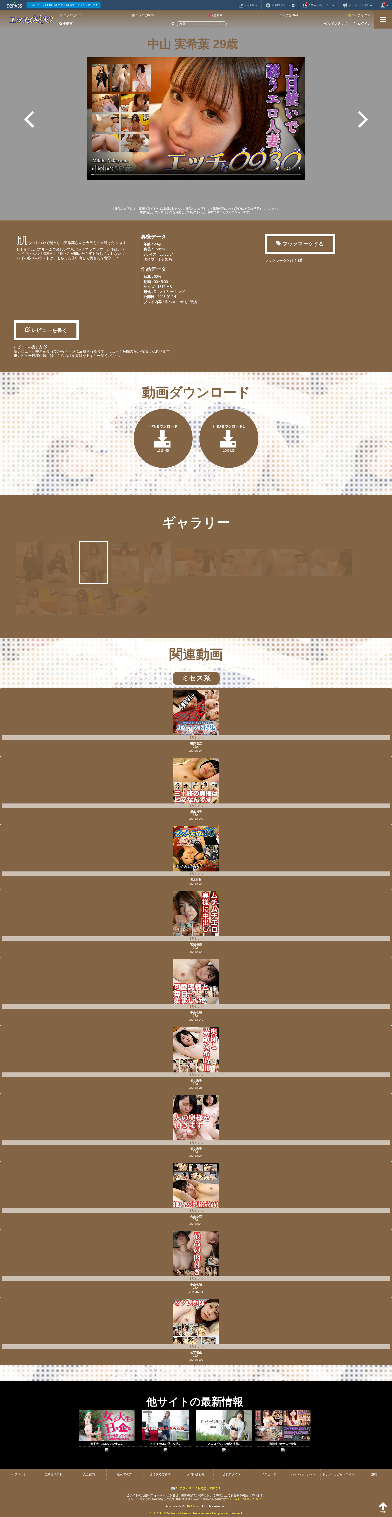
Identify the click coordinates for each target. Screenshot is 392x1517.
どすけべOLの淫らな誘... (165, 1443)
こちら (59, 356)
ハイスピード (267, 1474)
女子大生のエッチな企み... (106, 1443)
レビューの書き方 (29, 347)
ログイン (363, 23)
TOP (383, 1512)
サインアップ (337, 23)
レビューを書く (48, 330)
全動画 (67, 23)
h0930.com (193, 1506)
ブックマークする (302, 244)
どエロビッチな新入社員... (224, 1443)
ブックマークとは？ (281, 261)
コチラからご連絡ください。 (245, 1499)
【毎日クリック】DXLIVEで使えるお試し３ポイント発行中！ (63, 5)
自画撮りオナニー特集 (282, 1443)
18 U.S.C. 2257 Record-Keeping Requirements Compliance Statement (196, 1513)
